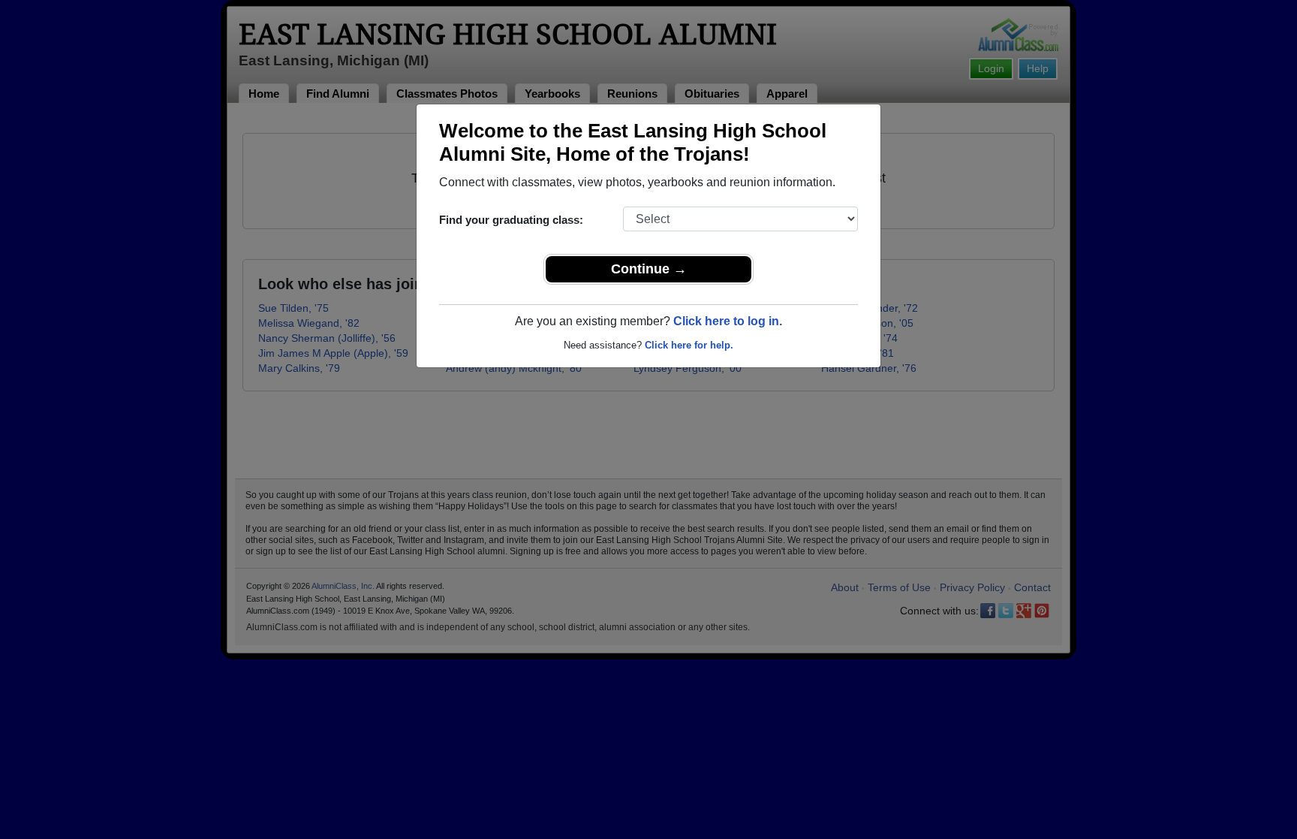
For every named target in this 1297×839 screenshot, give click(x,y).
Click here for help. (689, 345)
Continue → (649, 268)
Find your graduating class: (511, 219)
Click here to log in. (727, 321)
